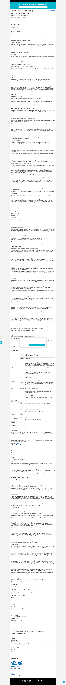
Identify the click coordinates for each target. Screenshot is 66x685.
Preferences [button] (36, 342)
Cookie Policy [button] (40, 341)
